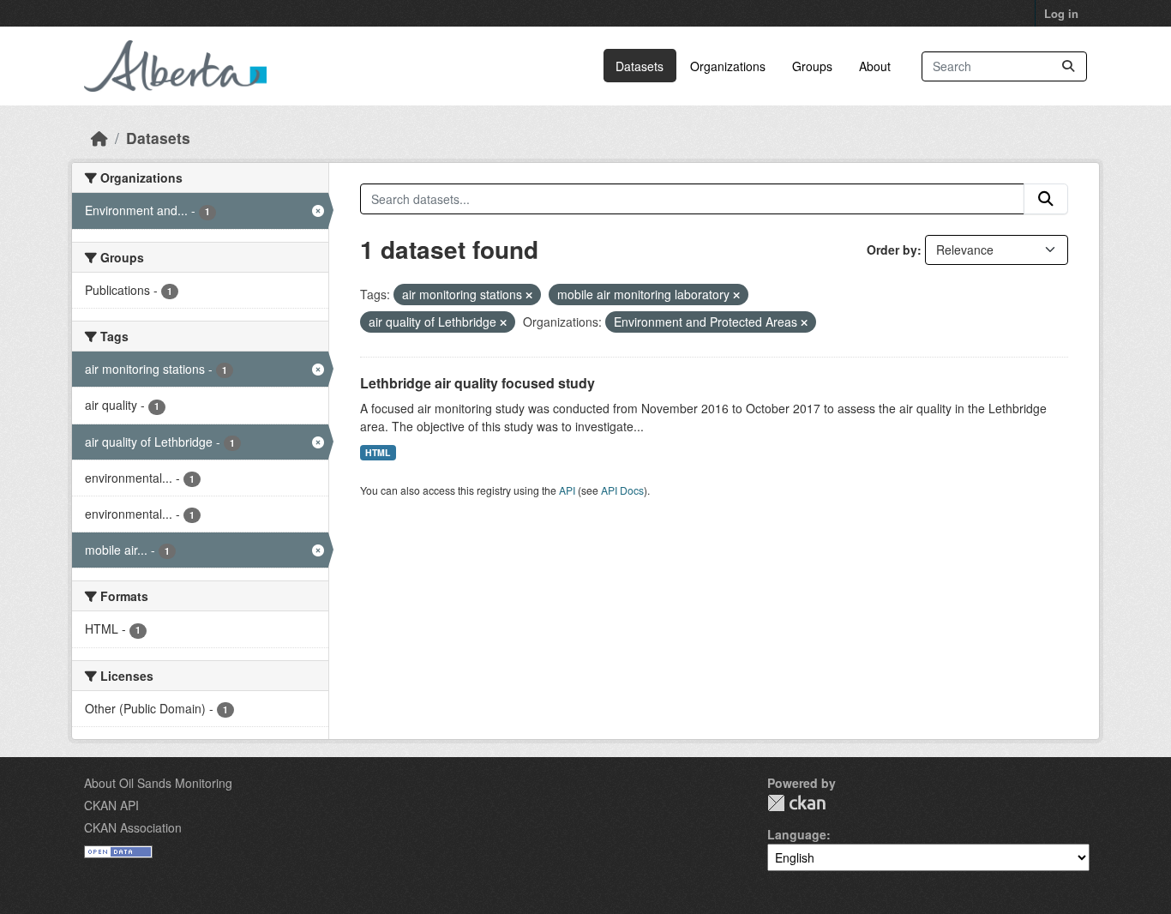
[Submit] (1068, 66)
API (567, 490)
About (875, 66)
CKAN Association (133, 827)
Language (796, 834)
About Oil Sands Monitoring (158, 782)
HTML (377, 452)
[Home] (99, 137)
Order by (892, 249)
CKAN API (111, 805)
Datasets (640, 66)
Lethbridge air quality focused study (477, 383)
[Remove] (528, 295)
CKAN (796, 803)
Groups (812, 66)
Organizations (728, 66)
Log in (1061, 13)
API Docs (622, 490)
